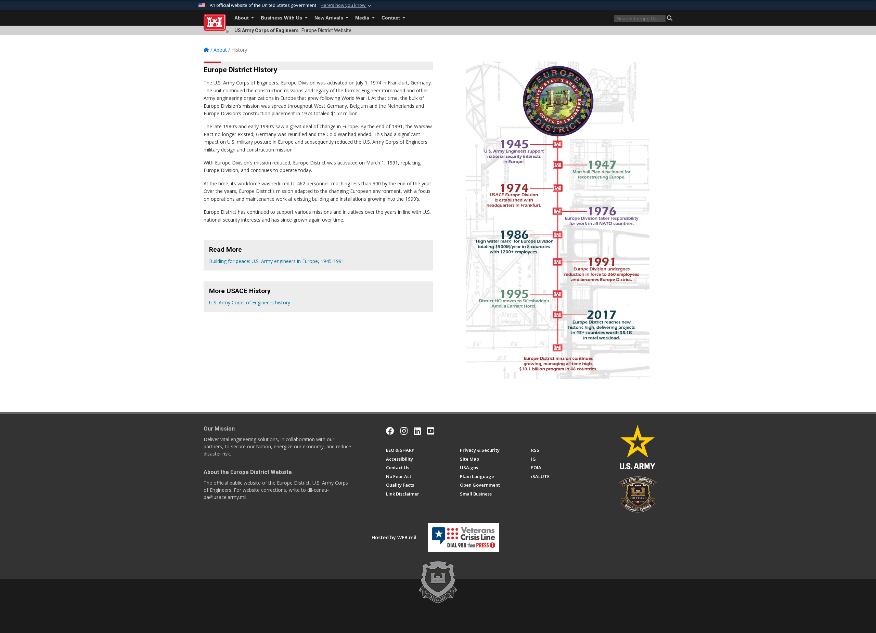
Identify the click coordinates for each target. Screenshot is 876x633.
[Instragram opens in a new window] (404, 431)
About (242, 18)
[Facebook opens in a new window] (390, 431)
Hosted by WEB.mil (394, 537)
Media (363, 18)
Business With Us (282, 18)
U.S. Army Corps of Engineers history (249, 302)
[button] (347, 5)
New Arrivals (329, 18)
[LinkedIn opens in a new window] (417, 431)
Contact (391, 18)
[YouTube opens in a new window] (430, 431)
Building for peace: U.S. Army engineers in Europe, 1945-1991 (276, 261)
